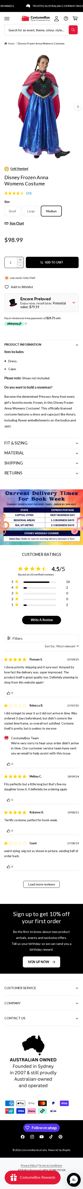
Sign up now (38, 962)
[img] (6, 193)
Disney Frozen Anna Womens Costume (41, 43)
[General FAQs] (66, 18)
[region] (41, 582)
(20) (29, 193)
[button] (7, 18)
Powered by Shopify (59, 1149)
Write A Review (42, 620)
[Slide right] (77, 106)
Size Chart (17, 223)
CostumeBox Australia (34, 1149)
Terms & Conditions (50, 1165)
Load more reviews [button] (41, 884)
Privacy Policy (29, 1165)
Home (11, 43)
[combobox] (62, 646)
